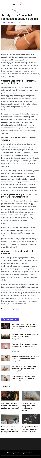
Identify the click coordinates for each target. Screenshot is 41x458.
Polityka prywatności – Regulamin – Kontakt (20, 453)
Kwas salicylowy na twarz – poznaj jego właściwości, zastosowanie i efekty (24, 346)
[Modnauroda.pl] (22, 3)
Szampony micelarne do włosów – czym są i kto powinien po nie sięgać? (10, 405)
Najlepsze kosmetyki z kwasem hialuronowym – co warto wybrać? (30, 429)
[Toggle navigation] (13, 4)
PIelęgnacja (15, 10)
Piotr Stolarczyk (8, 22)
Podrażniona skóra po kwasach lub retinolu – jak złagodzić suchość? (9, 429)
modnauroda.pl (5, 10)
